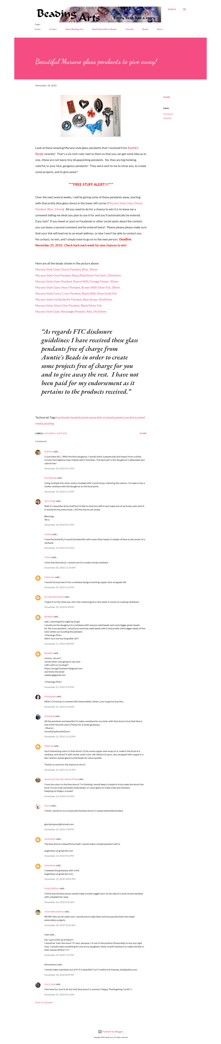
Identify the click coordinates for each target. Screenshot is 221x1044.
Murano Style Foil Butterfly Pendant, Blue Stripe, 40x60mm (73, 299)
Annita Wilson (51, 888)
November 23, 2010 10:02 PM (59, 878)
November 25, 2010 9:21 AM (59, 994)
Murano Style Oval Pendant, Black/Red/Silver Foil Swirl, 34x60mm (78, 275)
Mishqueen (50, 696)
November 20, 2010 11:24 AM (60, 567)
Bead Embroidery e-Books (104, 29)
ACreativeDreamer (54, 596)
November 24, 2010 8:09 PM (59, 974)
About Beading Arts (74, 29)
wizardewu (50, 838)
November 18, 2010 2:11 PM (59, 491)
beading (49, 423)
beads (111, 417)
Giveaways (168, 114)
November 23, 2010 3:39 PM (59, 829)
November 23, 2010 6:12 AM (59, 796)
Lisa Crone (49, 984)
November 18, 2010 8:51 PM (59, 524)
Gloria (47, 805)
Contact (53, 29)
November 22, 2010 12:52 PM (59, 769)
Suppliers (167, 118)
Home (37, 29)
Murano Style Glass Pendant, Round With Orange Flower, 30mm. (77, 281)
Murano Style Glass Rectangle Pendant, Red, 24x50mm (70, 311)
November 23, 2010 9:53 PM (59, 855)
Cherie (47, 557)
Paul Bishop (50, 477)
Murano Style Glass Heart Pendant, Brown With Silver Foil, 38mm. (78, 287)
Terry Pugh (49, 500)
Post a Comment (44, 1002)
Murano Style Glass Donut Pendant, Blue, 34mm (66, 269)
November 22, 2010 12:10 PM (59, 736)
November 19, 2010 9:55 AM (59, 547)
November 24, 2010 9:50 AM (59, 902)
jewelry (120, 417)
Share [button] (166, 97)
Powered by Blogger (112, 1031)
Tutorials (129, 29)
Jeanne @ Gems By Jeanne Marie (61, 779)
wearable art (98, 417)
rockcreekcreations (54, 911)
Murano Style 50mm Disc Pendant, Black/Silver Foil (68, 305)
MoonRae (49, 716)
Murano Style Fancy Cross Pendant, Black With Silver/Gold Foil (76, 293)
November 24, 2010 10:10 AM (60, 925)
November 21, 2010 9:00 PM (59, 643)
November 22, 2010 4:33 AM (59, 706)
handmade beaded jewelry (73, 417)
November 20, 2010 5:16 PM (59, 587)
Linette (48, 534)
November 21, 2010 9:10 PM (59, 687)
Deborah (49, 745)
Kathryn (48, 451)
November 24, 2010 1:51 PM (59, 954)
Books (145, 29)
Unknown (49, 577)
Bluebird (48, 616)
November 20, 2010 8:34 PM (59, 606)
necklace (131, 417)
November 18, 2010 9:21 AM (59, 468)
